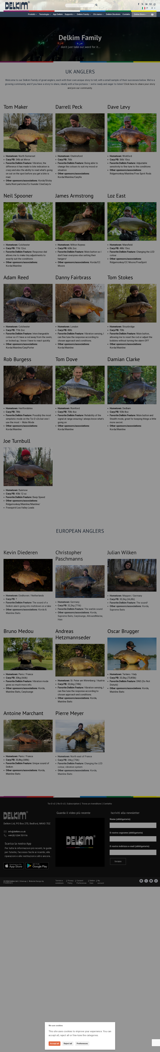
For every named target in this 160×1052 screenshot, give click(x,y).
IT (147, 8)
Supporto (69, 14)
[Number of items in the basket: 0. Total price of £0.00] (152, 14)
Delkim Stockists (113, 14)
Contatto (126, 14)
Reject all (68, 1043)
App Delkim (58, 14)
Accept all (54, 1043)
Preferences (82, 1043)
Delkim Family (83, 14)
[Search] (98, 4)
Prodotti (31, 14)
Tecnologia (44, 14)
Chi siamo (97, 14)
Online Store (139, 14)
